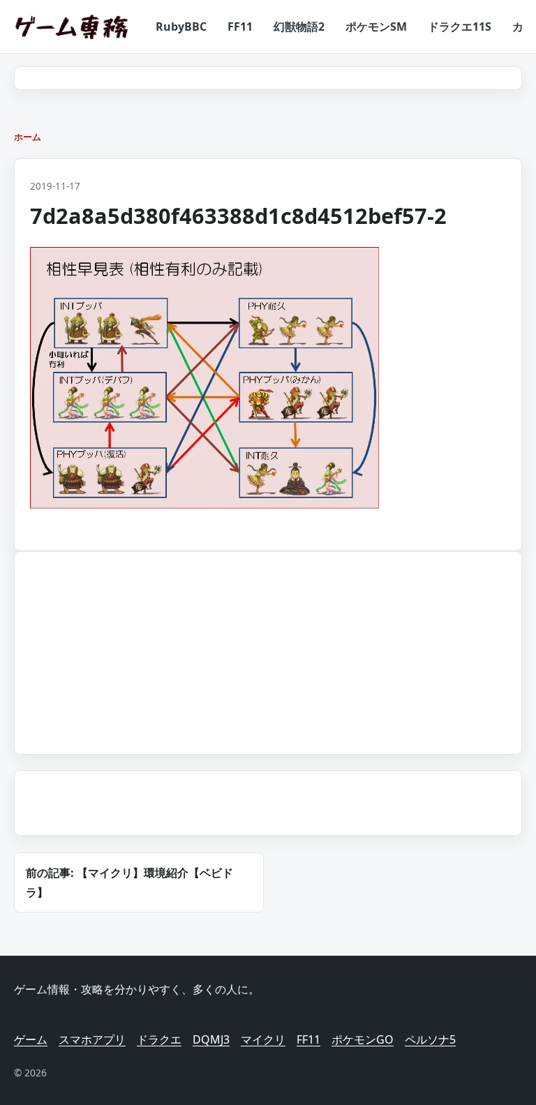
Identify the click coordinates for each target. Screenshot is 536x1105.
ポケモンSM (376, 26)
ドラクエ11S (459, 26)
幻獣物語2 (299, 26)
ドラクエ (159, 1039)
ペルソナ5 (430, 1039)
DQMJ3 (211, 1039)
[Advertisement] (130, 650)
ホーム (27, 136)
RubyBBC (181, 26)
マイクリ (263, 1039)
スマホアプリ (92, 1039)
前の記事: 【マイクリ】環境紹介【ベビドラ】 (129, 882)
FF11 (240, 26)
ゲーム (30, 1039)
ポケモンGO (363, 1039)
